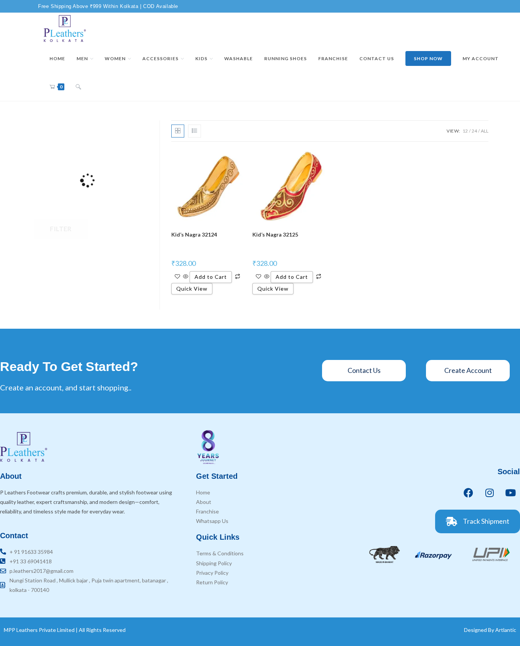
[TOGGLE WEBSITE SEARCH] (78, 87)
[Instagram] (489, 492)
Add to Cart (211, 276)
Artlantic (505, 630)
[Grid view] (177, 131)
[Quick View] (186, 276)
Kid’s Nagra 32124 (194, 234)
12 (465, 131)
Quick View (191, 288)
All (484, 131)
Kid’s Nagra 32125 (275, 234)
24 (474, 131)
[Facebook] (468, 492)
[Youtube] (510, 492)
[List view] (194, 131)
